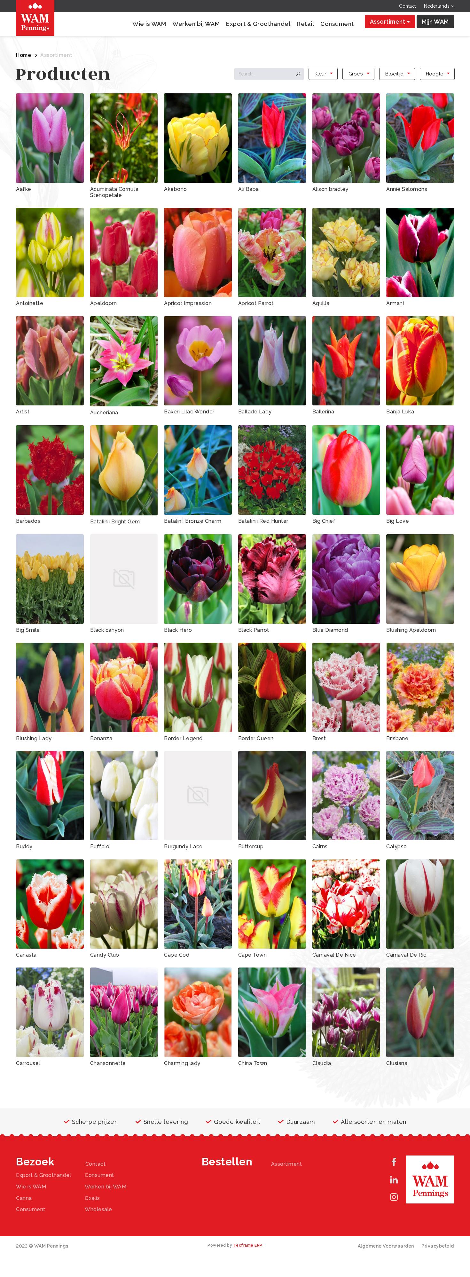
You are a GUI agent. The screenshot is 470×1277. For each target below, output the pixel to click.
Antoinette (29, 303)
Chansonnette (108, 1063)
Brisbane (397, 738)
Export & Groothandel (258, 23)
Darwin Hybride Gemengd (345, 1151)
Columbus (399, 1090)
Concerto (28, 1124)
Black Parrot (253, 630)
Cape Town (252, 955)
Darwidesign (254, 1151)
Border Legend (183, 738)
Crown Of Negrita (408, 1124)
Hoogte (434, 74)
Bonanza (101, 738)
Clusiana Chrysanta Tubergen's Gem (40, 1093)
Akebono (175, 189)
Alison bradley (330, 189)
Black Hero (178, 630)
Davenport (399, 1151)
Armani (395, 303)
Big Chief (324, 521)
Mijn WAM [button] (435, 21)
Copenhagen (180, 1124)
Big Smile (28, 630)
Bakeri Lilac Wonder (189, 412)
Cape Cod (176, 955)
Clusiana (396, 1063)
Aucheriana (104, 413)
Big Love (397, 521)
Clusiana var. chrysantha (342, 1090)
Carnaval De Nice (334, 955)
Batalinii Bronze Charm (192, 521)
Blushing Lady (34, 738)
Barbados (28, 521)
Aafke (23, 189)
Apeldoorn (103, 303)
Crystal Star (30, 1151)
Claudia (321, 1063)
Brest (319, 738)
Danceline (177, 1151)
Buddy (24, 846)
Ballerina (323, 412)
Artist (22, 412)
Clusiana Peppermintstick (270, 1090)
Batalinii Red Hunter (263, 521)
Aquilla (321, 303)
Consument (337, 23)
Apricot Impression (188, 303)
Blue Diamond (330, 630)
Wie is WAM (149, 23)
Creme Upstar (256, 1124)
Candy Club (104, 955)
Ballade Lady (255, 412)
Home (23, 55)
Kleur (320, 74)
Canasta (26, 955)
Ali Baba (248, 189)
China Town (252, 1063)
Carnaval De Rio (406, 955)
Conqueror (103, 1124)
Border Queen (256, 738)
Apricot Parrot (256, 303)
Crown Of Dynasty (335, 1124)
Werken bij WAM (196, 23)
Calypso (396, 846)
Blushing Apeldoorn (411, 630)
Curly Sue (102, 1151)
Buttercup (251, 846)
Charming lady (182, 1063)
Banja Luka (400, 412)
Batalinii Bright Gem (115, 522)
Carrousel (28, 1063)
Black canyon (107, 630)
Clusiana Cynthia (111, 1090)
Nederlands (437, 6)
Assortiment (388, 21)
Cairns (320, 846)
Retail (305, 23)
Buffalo (100, 846)
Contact (407, 6)
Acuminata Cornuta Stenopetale (114, 192)
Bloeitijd (394, 74)
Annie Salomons (406, 189)
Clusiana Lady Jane (188, 1090)
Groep (356, 74)
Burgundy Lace (183, 846)
